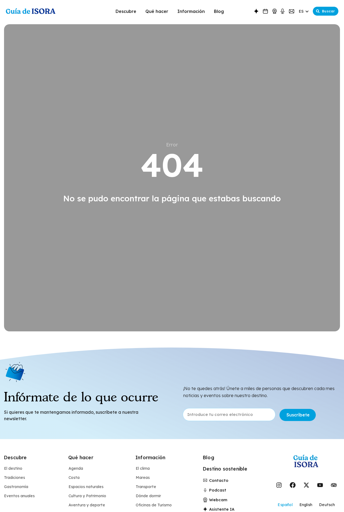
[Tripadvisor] (334, 485)
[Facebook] (293, 485)
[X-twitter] (306, 485)
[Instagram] (279, 485)
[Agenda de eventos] (265, 11)
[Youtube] (320, 485)
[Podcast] (282, 11)
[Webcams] (274, 11)
